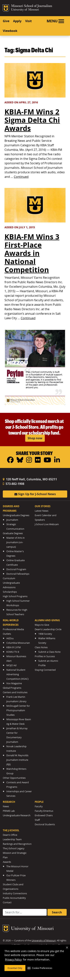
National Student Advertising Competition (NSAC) (17, 674)
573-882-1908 (14, 484)
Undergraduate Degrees (16, 515)
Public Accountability (14, 898)
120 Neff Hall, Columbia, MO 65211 (31, 479)
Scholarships (10, 591)
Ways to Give (42, 624)
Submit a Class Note (49, 651)
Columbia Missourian (18, 642)
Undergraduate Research (16, 815)
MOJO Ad (11, 665)
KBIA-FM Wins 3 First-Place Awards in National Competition (31, 253)
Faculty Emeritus (44, 811)
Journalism (12, 519)
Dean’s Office (10, 835)
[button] (40, 968)
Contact (7, 902)
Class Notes (41, 647)
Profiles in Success (45, 656)
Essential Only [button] (15, 967)
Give (6, 21)
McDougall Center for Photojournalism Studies (18, 710)
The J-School (11, 830)
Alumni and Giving (47, 620)
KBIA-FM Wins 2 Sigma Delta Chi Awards (32, 120)
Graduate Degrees (13, 533)
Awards (7, 862)
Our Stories (42, 506)
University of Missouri (25, 9)
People (39, 802)
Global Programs (12, 687)
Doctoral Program (16, 569)
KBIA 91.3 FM (13, 647)
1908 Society (45, 633)
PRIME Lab (9, 811)
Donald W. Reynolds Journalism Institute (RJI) (17, 760)
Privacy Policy (13, 959)
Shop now (35, 438)
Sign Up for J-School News (36, 494)
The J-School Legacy (13, 848)
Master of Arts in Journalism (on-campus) (15, 542)
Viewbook (10, 31)
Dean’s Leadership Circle (48, 629)
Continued (21, 177)
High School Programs (15, 596)
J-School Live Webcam (47, 524)
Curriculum (9, 578)
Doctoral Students (45, 824)
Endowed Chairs (44, 815)
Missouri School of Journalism (31, 6)
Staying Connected (45, 669)
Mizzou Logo (6, 8)
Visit (28, 21)
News (6, 806)
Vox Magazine (14, 683)
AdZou (10, 638)
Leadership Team (12, 839)
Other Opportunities (14, 777)
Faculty (39, 806)
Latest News (41, 510)
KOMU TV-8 (12, 651)
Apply (17, 21)
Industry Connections (15, 893)
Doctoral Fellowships (17, 573)
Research (9, 802)
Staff (37, 820)
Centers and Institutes (15, 692)
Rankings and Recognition (17, 844)
